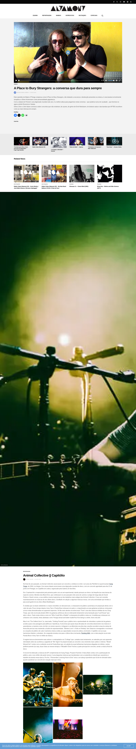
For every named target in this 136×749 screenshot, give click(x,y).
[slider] (59, 80)
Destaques (82, 15)
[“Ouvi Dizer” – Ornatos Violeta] (114, 141)
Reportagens (46, 15)
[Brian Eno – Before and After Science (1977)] (109, 173)
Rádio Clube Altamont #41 (38, 147)
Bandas (58, 15)
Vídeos (15, 84)
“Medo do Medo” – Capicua (76, 147)
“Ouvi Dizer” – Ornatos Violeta (113, 147)
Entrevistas (70, 15)
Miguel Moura (29, 579)
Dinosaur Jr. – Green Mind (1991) (78, 186)
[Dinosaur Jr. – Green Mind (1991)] (81, 173)
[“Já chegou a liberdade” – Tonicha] (59, 142)
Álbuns (35, 15)
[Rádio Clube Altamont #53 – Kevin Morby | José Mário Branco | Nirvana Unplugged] (26, 173)
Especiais (94, 15)
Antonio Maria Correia (23, 92)
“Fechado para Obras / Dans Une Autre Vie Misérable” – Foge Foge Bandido (21, 148)
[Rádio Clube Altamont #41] (40, 141)
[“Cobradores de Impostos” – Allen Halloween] (96, 141)
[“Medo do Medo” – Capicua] (77, 141)
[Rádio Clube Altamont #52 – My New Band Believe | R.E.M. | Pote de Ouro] (54, 173)
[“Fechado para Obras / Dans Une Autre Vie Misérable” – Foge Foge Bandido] (22, 141)
